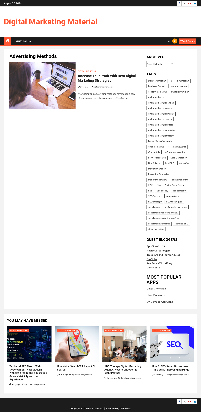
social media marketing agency (163, 212)
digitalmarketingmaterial (103, 87)
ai (171, 80)
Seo (150, 190)
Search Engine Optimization (171, 185)
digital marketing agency (160, 108)
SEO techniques (174, 201)
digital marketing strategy (161, 135)
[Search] (169, 41)
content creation (178, 86)
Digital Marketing (87, 71)
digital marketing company (161, 113)
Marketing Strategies (158, 174)
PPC (150, 185)
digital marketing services (160, 124)
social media (154, 207)
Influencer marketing (175, 152)
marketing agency (157, 168)
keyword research (157, 157)
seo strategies (173, 196)
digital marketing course (160, 119)
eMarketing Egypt (177, 146)
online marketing (180, 179)
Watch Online (187, 41)
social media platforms (159, 223)
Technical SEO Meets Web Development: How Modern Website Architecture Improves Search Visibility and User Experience (28, 373)
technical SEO (181, 223)
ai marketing (183, 80)
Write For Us (23, 41)
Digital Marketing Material (50, 21)
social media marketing (176, 207)
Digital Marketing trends (160, 141)
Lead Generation (179, 157)
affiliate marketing (157, 80)
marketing (184, 163)
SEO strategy (155, 201)
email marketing (156, 146)
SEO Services (154, 196)
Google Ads (154, 152)
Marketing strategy (157, 179)
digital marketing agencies (161, 102)
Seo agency (162, 190)
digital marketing (156, 97)
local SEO (169, 163)
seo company (179, 190)
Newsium (111, 408)
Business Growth (156, 86)
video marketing (156, 229)
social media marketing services (163, 218)
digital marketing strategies (161, 130)
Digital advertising (180, 91)
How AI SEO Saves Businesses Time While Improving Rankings (170, 368)
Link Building (154, 163)
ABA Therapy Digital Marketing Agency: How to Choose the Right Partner (122, 369)
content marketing (157, 91)
